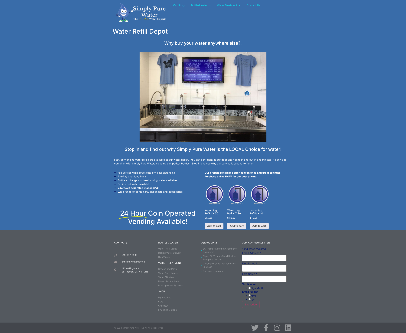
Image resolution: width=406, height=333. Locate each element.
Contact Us (253, 5)
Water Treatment (227, 5)
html (253, 296)
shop (161, 291)
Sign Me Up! (258, 288)
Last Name (249, 274)
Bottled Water (199, 5)
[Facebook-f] (266, 327)
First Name (249, 263)
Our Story (179, 5)
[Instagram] (277, 327)
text (253, 299)
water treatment (169, 262)
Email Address (251, 253)
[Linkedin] (288, 327)
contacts (120, 242)
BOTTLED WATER (168, 242)
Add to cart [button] (214, 225)
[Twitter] (255, 327)
